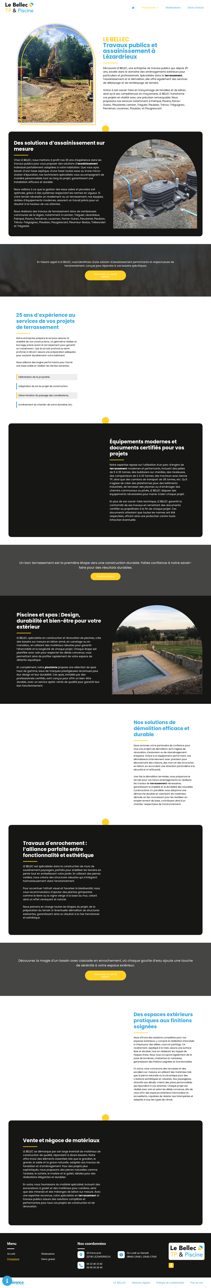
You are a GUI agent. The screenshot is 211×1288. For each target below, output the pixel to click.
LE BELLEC (119, 1282)
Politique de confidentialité (170, 1282)
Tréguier (142, 105)
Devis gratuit (196, 7)
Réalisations (173, 7)
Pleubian (154, 105)
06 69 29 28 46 (94, 1267)
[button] (105, 275)
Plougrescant (153, 108)
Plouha (166, 101)
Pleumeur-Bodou (79, 222)
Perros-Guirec (70, 218)
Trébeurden (98, 222)
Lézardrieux (92, 215)
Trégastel (23, 226)
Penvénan (109, 108)
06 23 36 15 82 (94, 1264)
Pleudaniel (118, 105)
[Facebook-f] (171, 1265)
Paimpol (156, 101)
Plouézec (135, 108)
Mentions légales (141, 1282)
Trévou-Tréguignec (172, 105)
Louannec (123, 108)
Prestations (149, 7)
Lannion (131, 105)
